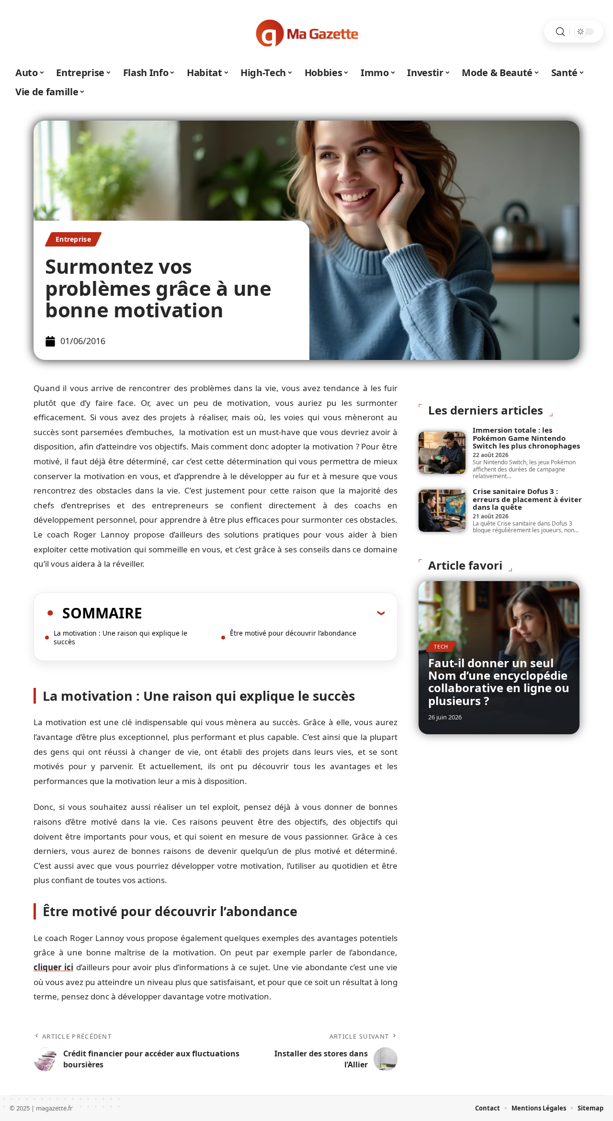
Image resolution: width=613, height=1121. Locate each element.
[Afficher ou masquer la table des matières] (263, 612)
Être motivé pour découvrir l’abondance (293, 633)
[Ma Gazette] (306, 31)
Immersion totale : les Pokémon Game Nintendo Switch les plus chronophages (526, 437)
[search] (560, 31)
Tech (441, 646)
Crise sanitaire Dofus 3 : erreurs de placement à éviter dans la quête (527, 499)
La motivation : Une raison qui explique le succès (120, 637)
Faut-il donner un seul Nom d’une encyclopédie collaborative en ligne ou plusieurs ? (498, 681)
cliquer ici (53, 967)
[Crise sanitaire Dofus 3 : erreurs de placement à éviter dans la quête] (442, 511)
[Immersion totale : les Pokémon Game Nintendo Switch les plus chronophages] (442, 453)
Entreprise (73, 239)
